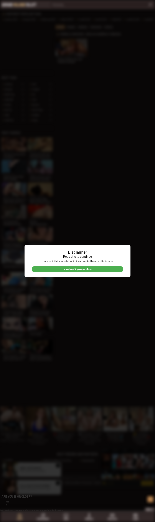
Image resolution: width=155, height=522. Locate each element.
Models (89, 519)
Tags (65, 519)
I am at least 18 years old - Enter (77, 269)
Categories (43, 519)
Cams (135, 519)
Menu (148, 509)
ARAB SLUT (19, 4)
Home (19, 519)
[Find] (150, 4)
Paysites (112, 519)
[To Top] (150, 499)
